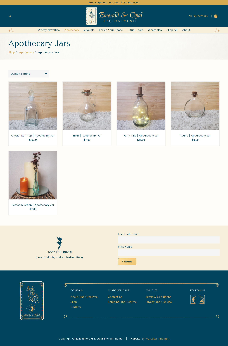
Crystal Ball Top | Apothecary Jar (32, 135)
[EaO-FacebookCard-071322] (193, 299)
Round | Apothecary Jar (195, 135)
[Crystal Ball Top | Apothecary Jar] (33, 83)
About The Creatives (84, 296)
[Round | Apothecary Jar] (195, 83)
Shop (11, 52)
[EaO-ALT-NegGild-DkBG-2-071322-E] (114, 16)
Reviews (75, 306)
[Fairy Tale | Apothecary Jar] (141, 83)
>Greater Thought (157, 338)
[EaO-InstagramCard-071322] (202, 299)
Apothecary (26, 52)
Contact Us (115, 296)
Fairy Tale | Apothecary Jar (141, 135)
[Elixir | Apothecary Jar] (87, 83)
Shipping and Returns (122, 301)
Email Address (128, 234)
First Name (125, 246)
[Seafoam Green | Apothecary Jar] (33, 153)
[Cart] (216, 16)
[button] (10, 16)
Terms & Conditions (158, 296)
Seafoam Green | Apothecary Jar (33, 204)
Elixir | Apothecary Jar (87, 135)
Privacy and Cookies (158, 301)
